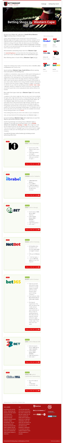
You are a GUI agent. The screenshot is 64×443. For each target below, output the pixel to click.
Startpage (43, 4)
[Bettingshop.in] (12, 4)
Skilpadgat (36, 144)
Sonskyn (36, 279)
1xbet (35, 85)
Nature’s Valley (46, 59)
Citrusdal (45, 71)
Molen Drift (55, 71)
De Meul (45, 46)
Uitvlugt (35, 208)
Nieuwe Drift (36, 342)
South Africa (14, 402)
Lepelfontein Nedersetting (32, 376)
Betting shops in (7, 402)
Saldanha (37, 176)
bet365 (31, 85)
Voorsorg (36, 242)
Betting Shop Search (54, 4)
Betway (20, 125)
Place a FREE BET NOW (32, 164)
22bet (38, 85)
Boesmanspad (56, 59)
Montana (55, 46)
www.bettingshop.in (11, 53)
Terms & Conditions (55, 441)
